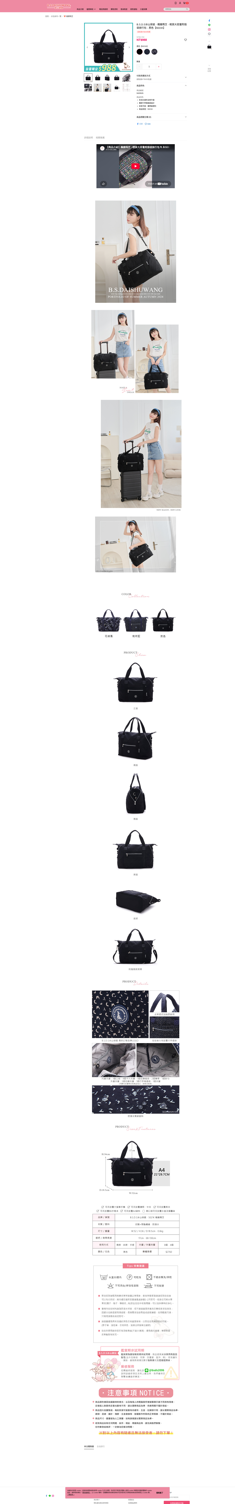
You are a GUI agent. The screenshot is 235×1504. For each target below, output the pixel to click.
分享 (141, 124)
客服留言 (131, 1500)
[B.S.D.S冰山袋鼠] (58, 6)
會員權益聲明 (132, 1503)
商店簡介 (97, 1500)
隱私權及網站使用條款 (101, 1503)
